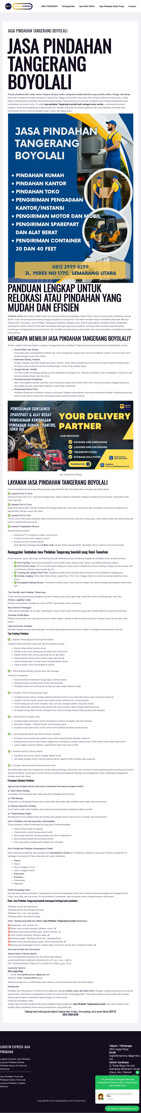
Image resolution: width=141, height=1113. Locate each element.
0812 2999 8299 (15, 971)
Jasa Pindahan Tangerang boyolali (59, 552)
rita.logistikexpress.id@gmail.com (33, 974)
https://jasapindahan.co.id (29, 978)
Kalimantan (19, 873)
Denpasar (18, 877)
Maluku (17, 860)
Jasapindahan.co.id (95, 1101)
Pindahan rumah (15, 316)
